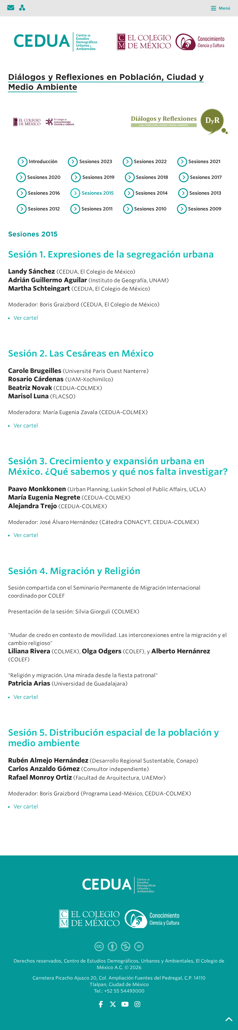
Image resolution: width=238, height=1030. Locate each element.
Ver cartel (25, 318)
